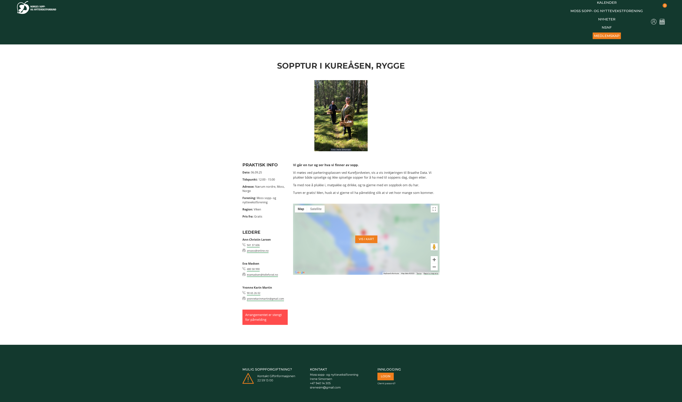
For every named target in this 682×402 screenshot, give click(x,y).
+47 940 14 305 (320, 379)
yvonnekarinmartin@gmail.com (265, 294)
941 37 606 (253, 240)
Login (385, 372)
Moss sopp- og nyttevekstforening (612, 9)
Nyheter (612, 17)
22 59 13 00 (265, 376)
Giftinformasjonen (282, 372)
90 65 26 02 (253, 288)
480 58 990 (253, 264)
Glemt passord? (386, 379)
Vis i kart (366, 235)
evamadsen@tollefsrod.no (262, 270)
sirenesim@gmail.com (325, 383)
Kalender (612, 2)
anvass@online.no (258, 246)
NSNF (612, 24)
